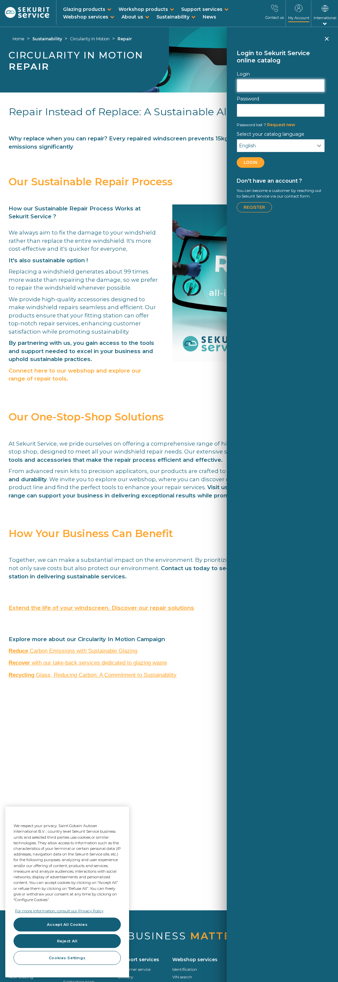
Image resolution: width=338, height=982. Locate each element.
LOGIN (250, 162)
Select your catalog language (270, 134)
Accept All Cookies (67, 924)
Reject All (67, 941)
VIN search (182, 976)
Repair (125, 38)
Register (254, 207)
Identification (184, 969)
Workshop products (143, 9)
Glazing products (84, 9)
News (209, 17)
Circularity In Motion (90, 38)
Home (18, 38)
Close (326, 41)
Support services (201, 9)
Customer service (134, 969)
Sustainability (172, 17)
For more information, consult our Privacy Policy (59, 911)
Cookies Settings (67, 958)
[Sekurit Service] (27, 12)
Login (243, 74)
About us (132, 17)
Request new (266, 124)
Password (248, 99)
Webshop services (85, 17)
